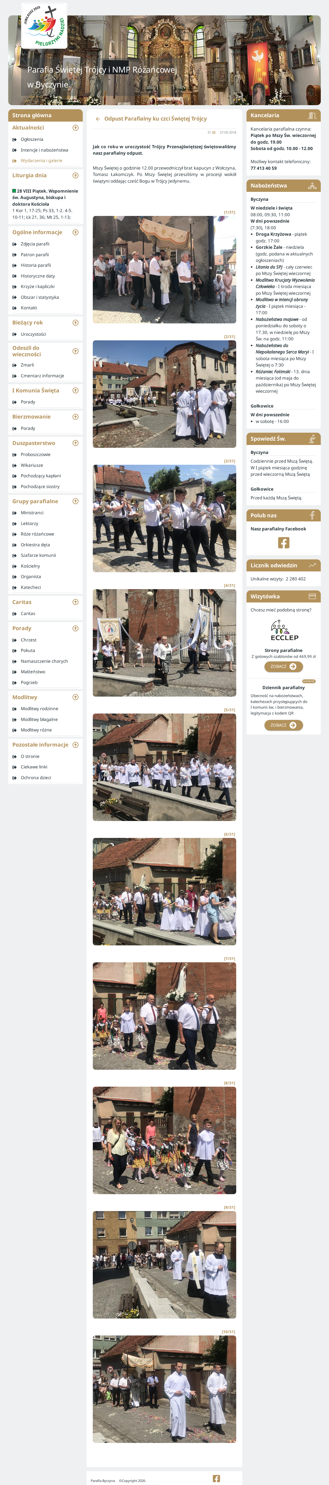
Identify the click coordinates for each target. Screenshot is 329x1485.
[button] (45, 128)
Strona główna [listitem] (32, 115)
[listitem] (45, 139)
